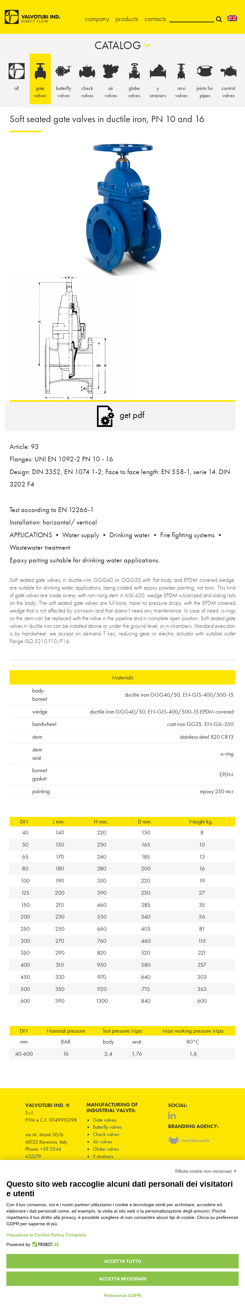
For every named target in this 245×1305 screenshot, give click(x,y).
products (126, 18)
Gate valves (104, 1120)
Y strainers (103, 1156)
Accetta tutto (122, 1261)
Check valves (106, 1134)
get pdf (132, 415)
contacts (155, 18)
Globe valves (106, 1149)
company (97, 18)
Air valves (102, 1141)
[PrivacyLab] (44, 1244)
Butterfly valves (107, 1127)
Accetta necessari (122, 1278)
